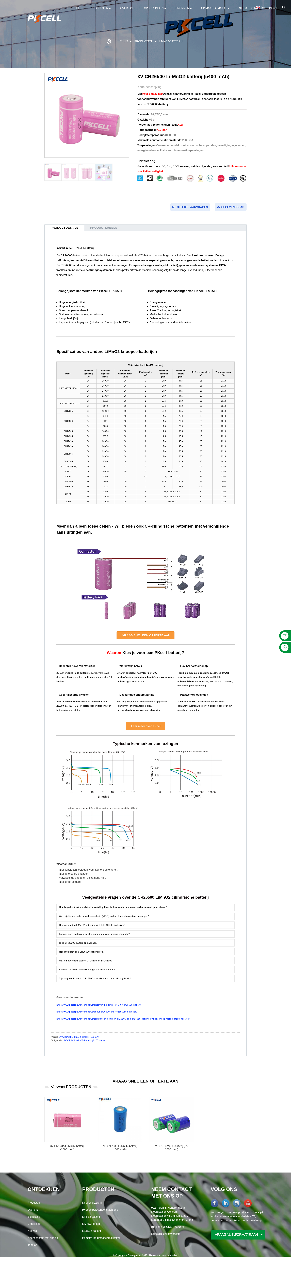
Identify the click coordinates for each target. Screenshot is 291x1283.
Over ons (127, 8)
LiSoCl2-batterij (91, 1230)
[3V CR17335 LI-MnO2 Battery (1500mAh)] (119, 1119)
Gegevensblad (232, 207)
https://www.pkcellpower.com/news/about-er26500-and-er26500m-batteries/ (96, 1011)
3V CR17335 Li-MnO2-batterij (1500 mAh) (119, 1148)
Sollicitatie (34, 1216)
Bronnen (182, 8)
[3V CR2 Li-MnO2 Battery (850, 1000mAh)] (171, 1119)
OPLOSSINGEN (154, 8)
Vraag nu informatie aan (236, 1234)
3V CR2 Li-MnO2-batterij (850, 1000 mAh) (172, 1148)
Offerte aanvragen (192, 207)
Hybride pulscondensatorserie (100, 1209)
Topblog (32, 1245)
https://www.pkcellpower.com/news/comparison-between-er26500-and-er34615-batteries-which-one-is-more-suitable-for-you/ (123, 1018)
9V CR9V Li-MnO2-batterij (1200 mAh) (84, 1040)
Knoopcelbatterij (92, 1202)
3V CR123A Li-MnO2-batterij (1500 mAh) (67, 1148)
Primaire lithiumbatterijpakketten (101, 1237)
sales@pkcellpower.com (165, 1233)
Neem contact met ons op (258, 8)
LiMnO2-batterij (171, 41)
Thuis (77, 8)
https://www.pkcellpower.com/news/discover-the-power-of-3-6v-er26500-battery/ (98, 1004)
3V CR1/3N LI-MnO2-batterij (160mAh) (79, 1037)
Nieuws (32, 1230)
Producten (99, 8)
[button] (145, 635)
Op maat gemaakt (214, 8)
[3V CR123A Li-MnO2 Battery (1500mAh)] (67, 1119)
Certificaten (34, 1223)
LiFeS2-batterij (91, 1216)
